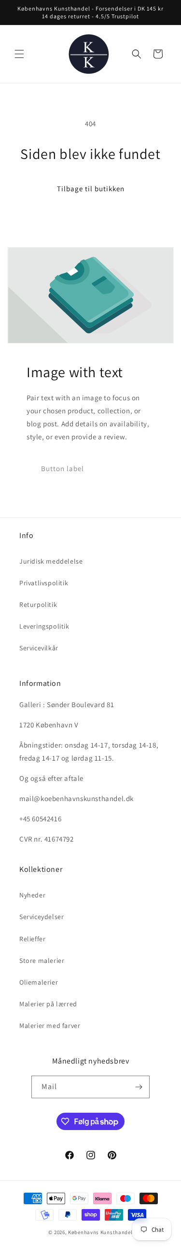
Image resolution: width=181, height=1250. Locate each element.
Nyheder (32, 895)
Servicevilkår (38, 648)
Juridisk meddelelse (51, 561)
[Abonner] (138, 1087)
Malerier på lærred (48, 1004)
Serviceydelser (41, 916)
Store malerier (41, 960)
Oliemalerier (38, 982)
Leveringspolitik (44, 626)
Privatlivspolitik (43, 583)
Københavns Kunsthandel (100, 1232)
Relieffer (32, 938)
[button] (19, 54)
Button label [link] (62, 468)
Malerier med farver (49, 1025)
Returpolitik (38, 604)
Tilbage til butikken (91, 188)
